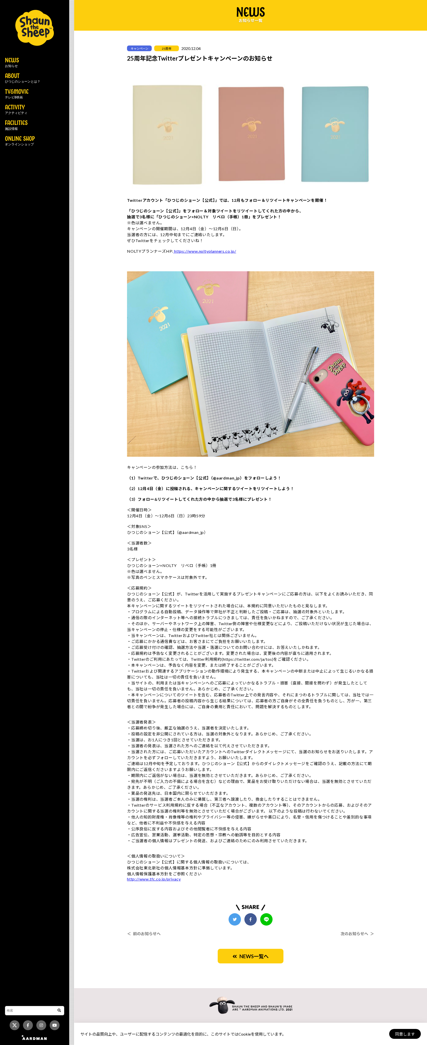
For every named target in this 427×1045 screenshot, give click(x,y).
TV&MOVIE (17, 94)
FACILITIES (16, 125)
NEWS (12, 63)
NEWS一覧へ (253, 956)
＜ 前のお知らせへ (144, 933)
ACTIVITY (16, 109)
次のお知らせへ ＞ (357, 933)
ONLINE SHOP (20, 141)
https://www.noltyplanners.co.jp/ (204, 251)
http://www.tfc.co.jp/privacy (154, 879)
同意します (405, 1034)
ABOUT (22, 78)
